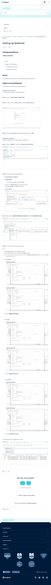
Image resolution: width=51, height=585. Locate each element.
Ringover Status (9, 520)
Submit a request (31, 503)
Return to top (6, 509)
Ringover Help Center (7, 36)
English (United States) (42, 572)
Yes (23, 483)
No (28, 483)
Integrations (20, 36)
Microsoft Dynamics (29, 36)
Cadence (15, 36)
